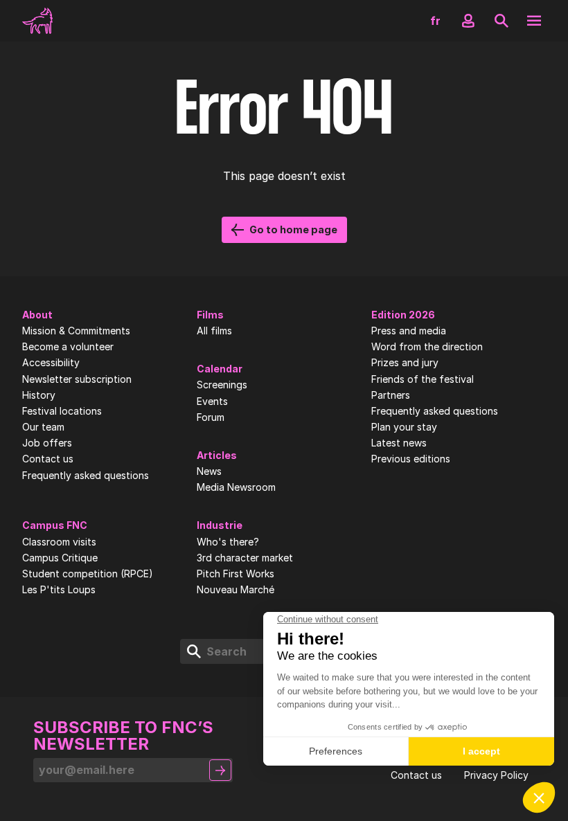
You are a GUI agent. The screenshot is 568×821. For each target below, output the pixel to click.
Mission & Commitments (76, 330)
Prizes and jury (404, 362)
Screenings (222, 384)
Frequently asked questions (85, 475)
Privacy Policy (496, 775)
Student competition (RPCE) (87, 573)
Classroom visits (59, 542)
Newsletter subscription (77, 379)
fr (435, 21)
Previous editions (410, 458)
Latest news (399, 443)
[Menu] (534, 21)
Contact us (47, 458)
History (38, 395)
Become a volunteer (68, 346)
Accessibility (51, 362)
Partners (390, 395)
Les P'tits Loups (59, 589)
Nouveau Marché (235, 589)
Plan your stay (404, 427)
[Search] (501, 21)
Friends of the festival (422, 379)
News (209, 471)
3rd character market (245, 557)
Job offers (47, 443)
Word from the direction (427, 346)
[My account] (468, 21)
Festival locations (62, 411)
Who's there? (228, 542)
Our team (43, 427)
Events (212, 401)
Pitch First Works (235, 573)
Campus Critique (60, 557)
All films (214, 330)
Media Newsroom (236, 487)
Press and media (408, 330)
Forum (210, 417)
